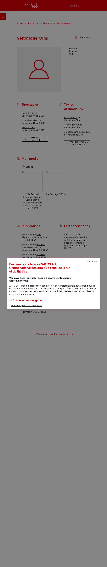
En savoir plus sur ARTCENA (26, 305)
